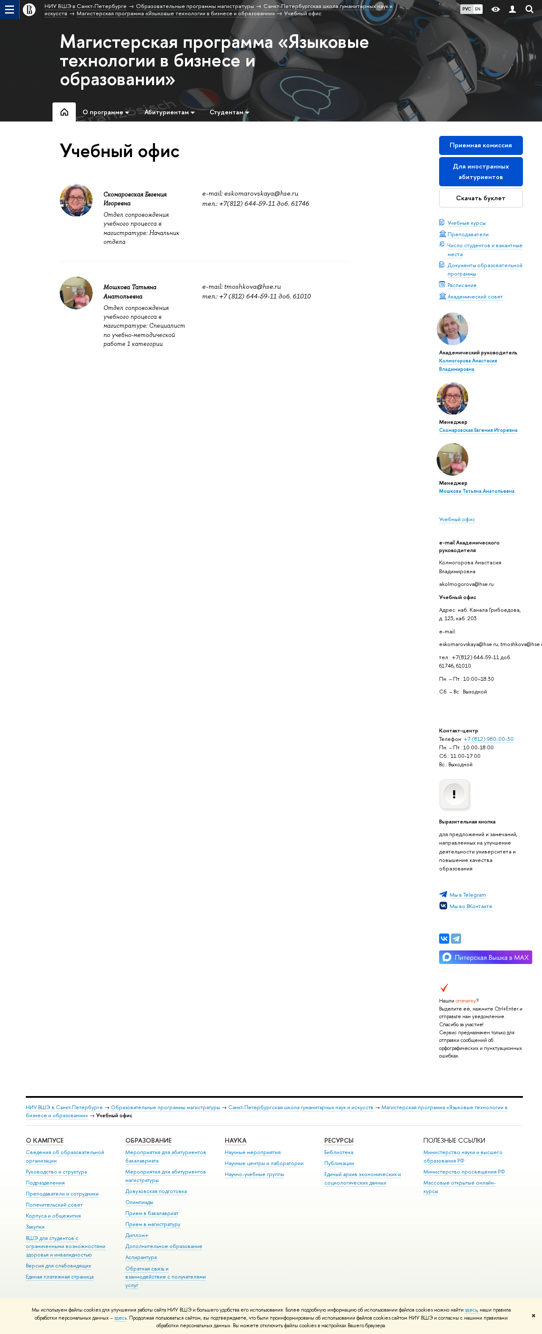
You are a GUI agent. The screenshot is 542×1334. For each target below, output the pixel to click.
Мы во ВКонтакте (471, 906)
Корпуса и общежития (53, 1215)
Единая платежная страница (60, 1276)
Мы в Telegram (468, 894)
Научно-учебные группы (254, 1174)
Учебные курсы (467, 222)
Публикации (339, 1163)
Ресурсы (339, 1140)
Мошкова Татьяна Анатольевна (476, 491)
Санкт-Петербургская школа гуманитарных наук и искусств (300, 1107)
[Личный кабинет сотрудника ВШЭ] (512, 9)
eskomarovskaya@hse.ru (261, 193)
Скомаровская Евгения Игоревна (478, 430)
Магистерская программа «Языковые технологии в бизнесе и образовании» (214, 59)
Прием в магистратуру (152, 1224)
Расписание (462, 285)
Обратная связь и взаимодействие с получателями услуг (165, 1277)
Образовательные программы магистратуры (165, 1107)
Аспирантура (141, 1257)
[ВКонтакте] (444, 939)
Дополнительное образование (163, 1246)
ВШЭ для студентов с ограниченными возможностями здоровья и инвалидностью (65, 1247)
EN (478, 9)
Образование (148, 1140)
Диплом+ (137, 1235)
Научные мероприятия (253, 1152)
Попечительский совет (54, 1204)
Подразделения (45, 1182)
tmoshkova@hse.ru (252, 286)
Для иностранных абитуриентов (481, 171)
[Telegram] (456, 939)
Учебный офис (457, 519)
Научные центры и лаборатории (264, 1163)
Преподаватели (468, 234)
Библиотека (338, 1152)
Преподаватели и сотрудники (62, 1193)
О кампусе (45, 1140)
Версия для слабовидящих (58, 1265)
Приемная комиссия (481, 145)
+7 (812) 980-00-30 (489, 739)
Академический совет (475, 296)
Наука (235, 1140)
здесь (471, 1309)
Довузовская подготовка (156, 1191)
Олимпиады (139, 1202)
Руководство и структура (56, 1171)
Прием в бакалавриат (151, 1213)
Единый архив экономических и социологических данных (362, 1178)
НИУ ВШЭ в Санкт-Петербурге (64, 1107)
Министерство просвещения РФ (464, 1171)
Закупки (35, 1226)
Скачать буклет (481, 197)
